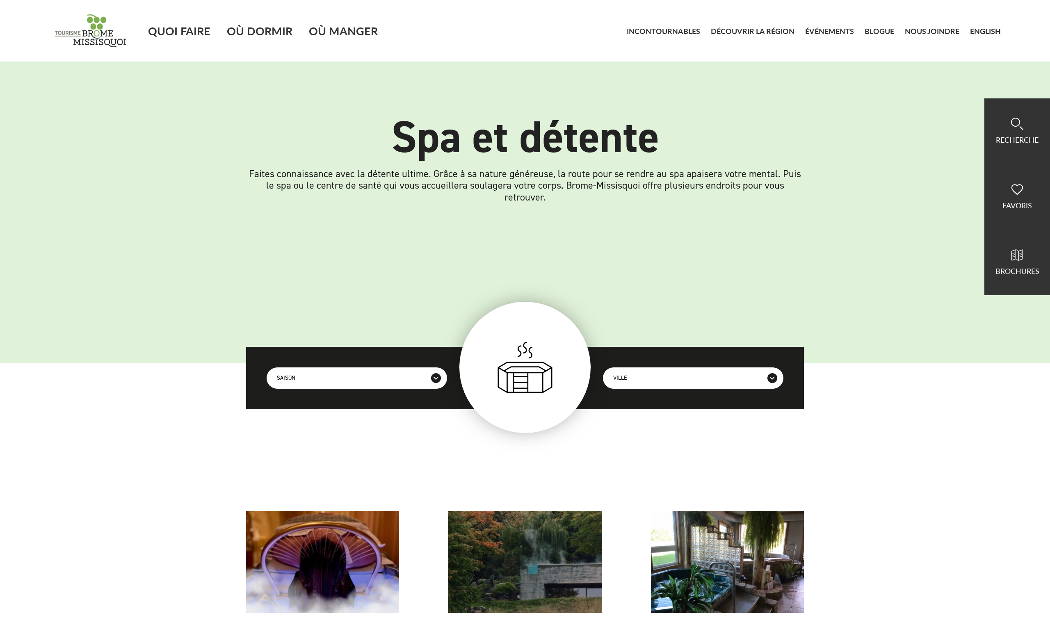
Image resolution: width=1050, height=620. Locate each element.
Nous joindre (932, 31)
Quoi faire (179, 31)
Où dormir (259, 31)
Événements (829, 31)
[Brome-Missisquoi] (90, 31)
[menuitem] (985, 30)
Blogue (879, 31)
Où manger (343, 31)
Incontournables (663, 31)
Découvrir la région (752, 31)
